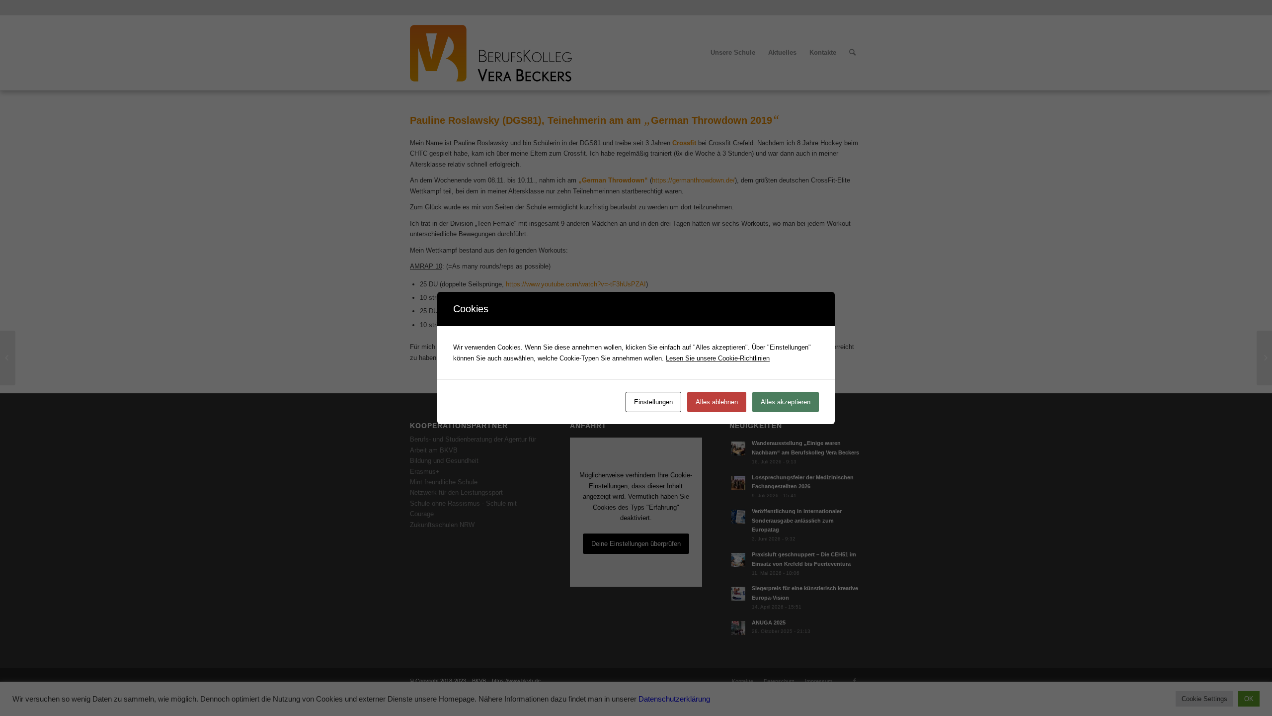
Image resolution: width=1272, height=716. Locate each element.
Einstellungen (653, 402)
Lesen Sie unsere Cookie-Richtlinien (718, 358)
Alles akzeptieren (785, 402)
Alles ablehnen (717, 402)
